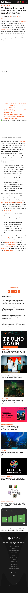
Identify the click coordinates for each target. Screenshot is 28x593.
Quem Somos (14, 566)
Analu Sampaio (19, 202)
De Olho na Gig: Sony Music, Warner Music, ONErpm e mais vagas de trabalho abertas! (13, 352)
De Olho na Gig (5, 349)
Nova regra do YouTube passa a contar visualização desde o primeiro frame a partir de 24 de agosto (13, 324)
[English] (18, 2)
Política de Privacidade (14, 568)
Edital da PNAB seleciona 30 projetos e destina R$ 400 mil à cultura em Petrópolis (13, 479)
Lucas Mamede (9, 202)
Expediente (14, 564)
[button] (9, 291)
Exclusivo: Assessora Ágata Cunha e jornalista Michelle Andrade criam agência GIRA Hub (15, 106)
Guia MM (14, 556)
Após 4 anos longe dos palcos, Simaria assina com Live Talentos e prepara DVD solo (13, 376)
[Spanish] (23, 2)
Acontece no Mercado (7, 374)
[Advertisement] (14, 56)
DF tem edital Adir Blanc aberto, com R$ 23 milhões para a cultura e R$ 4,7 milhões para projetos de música (13, 317)
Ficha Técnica (4, 398)
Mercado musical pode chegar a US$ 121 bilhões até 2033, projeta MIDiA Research (12, 529)
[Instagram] (14, 576)
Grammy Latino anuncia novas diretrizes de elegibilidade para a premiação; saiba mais (14, 116)
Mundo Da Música (5, 5)
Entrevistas (14, 552)
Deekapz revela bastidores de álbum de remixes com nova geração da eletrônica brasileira (12, 402)
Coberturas (14, 561)
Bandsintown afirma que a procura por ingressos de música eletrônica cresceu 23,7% (12, 454)
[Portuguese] (21, 2)
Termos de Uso (14, 570)
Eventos (14, 554)
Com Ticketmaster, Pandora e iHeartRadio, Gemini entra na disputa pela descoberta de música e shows (13, 504)
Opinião (14, 559)
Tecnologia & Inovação (7, 424)
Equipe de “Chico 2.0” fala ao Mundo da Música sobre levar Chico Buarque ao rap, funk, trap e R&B (13, 309)
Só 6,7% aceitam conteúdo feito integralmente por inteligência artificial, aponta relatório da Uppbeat (12, 428)
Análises (3, 450)
